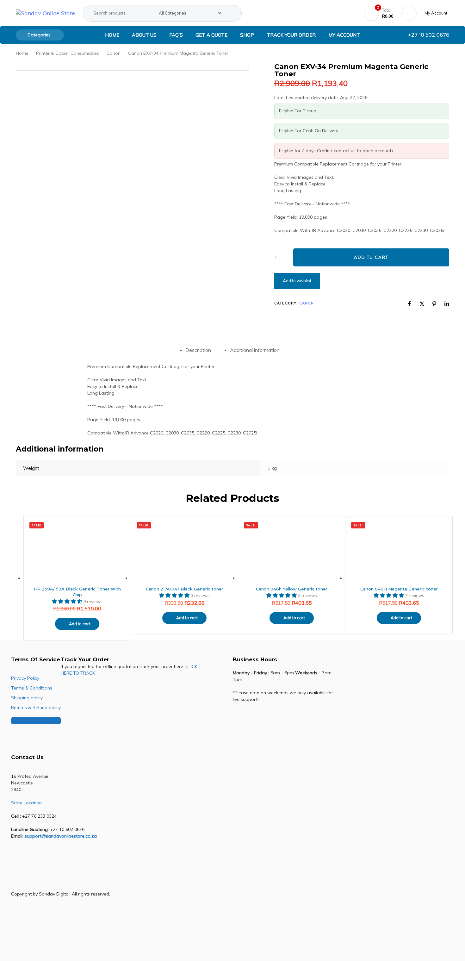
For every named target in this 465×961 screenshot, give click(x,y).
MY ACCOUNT (344, 35)
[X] (422, 303)
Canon (114, 53)
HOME (112, 35)
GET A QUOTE (211, 35)
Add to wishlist (297, 280)
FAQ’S (176, 35)
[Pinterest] (434, 303)
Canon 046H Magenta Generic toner (399, 588)
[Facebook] (409, 303)
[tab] (198, 350)
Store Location (26, 803)
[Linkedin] (446, 303)
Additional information (255, 350)
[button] (437, 13)
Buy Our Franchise (30, 720)
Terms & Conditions (31, 688)
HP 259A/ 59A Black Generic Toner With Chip (77, 591)
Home (22, 53)
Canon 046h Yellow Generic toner (291, 588)
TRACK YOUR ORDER (291, 35)
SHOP (247, 35)
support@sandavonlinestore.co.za (61, 836)
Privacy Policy (25, 678)
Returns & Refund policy (36, 707)
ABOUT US (144, 35)
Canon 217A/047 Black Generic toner (184, 588)
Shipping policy (27, 698)
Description (198, 350)
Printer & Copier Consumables (67, 53)
